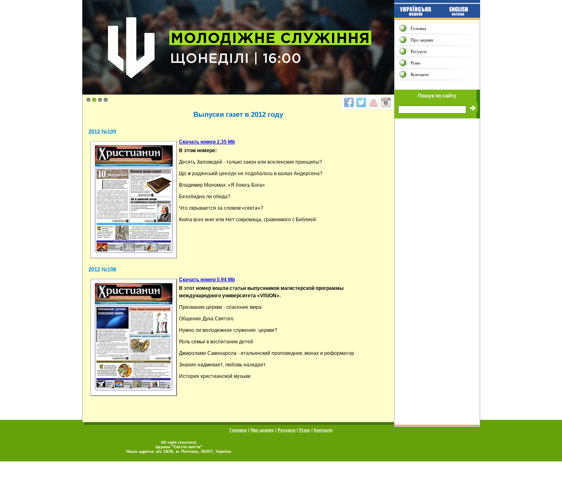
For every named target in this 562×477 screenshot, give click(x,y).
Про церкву (422, 39)
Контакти (420, 74)
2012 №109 (102, 132)
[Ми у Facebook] (349, 102)
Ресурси (419, 51)
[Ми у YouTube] (374, 102)
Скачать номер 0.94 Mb (207, 279)
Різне (415, 62)
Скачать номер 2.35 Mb (207, 142)
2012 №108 (102, 269)
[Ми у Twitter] (361, 102)
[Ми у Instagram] (386, 102)
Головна (418, 28)
